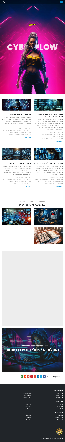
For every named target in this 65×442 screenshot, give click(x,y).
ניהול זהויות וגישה (59, 397)
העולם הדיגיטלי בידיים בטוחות (32, 350)
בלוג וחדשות (28, 408)
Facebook (44, 376)
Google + (35, 376)
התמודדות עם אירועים (27, 393)
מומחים (52, 183)
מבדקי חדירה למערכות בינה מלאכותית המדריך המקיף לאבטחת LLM (50, 115)
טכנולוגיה (61, 183)
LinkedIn (38, 376)
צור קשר (61, 404)
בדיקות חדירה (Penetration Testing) (55, 134)
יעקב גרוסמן (53, 132)
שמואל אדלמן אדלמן (19, 177)
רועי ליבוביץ (21, 128)
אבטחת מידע (29, 134)
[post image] (48, 105)
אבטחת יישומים (59, 395)
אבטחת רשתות (60, 393)
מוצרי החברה (28, 404)
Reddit (25, 376)
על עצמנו (61, 408)
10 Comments (16, 183)
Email (28, 376)
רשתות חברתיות (20, 134)
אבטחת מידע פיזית (27, 395)
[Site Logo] (59, 431)
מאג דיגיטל (60, 415)
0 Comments (45, 138)
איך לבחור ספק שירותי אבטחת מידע (19, 163)
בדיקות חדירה (28, 419)
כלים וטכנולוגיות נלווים (26, 397)
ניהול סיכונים (28, 415)
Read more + (59, 141)
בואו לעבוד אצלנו (59, 406)
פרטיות (25, 134)
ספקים (25, 183)
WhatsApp (22, 376)
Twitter (41, 376)
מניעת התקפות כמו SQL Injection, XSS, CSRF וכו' (17, 132)
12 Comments (12, 134)
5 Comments (47, 183)
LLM (62, 138)
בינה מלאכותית (57, 138)
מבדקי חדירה (52, 138)
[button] (61, 2)
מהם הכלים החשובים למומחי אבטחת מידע (48, 163)
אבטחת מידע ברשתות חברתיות (20, 114)
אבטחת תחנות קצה (59, 419)
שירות (22, 183)
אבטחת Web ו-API (27, 130)
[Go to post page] (48, 216)
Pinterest (31, 376)
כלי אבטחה (57, 183)
